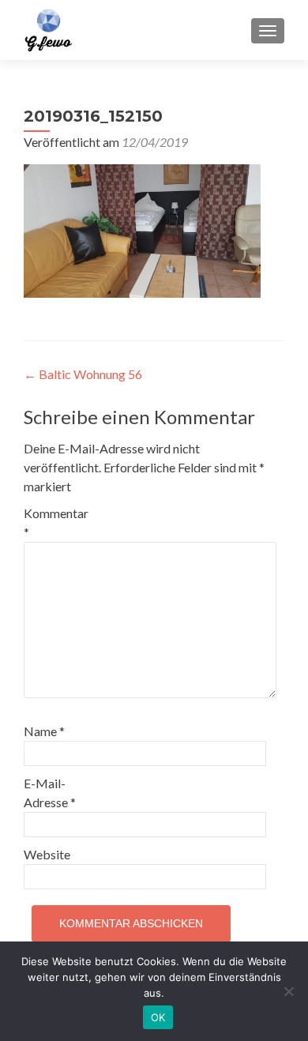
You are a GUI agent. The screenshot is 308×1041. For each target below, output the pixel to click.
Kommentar (56, 522)
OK (158, 1017)
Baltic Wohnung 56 (83, 373)
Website (47, 854)
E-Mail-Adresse (50, 793)
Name (44, 730)
